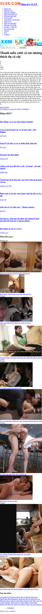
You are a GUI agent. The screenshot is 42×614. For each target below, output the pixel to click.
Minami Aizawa (5, 601)
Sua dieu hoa (9, 604)
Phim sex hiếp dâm (10, 23)
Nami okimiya (25, 603)
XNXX (6, 31)
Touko (27, 604)
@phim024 (10, 608)
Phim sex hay (8, 10)
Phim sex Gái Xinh (10, 25)
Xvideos (6, 34)
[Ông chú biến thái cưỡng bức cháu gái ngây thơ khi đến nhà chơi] (21, 419)
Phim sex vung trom (9, 109)
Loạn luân (3, 597)
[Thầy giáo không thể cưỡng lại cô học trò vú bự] (16, 321)
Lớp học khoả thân (17, 601)
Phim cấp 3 (7, 21)
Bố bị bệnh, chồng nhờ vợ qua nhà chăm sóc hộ (15, 294)
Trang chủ (7, 9)
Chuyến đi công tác (24, 599)
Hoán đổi (34, 599)
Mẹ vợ (23, 597)
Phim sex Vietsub (9, 12)
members (39, 604)
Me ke (18, 597)
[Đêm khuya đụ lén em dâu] (16, 499)
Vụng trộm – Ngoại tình (12, 20)
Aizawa (17, 603)
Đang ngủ (34, 597)
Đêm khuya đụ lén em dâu (8, 501)
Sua (31, 604)
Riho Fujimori (4, 107)
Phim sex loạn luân (10, 16)
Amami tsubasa (5, 603)
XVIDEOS (25, 109)
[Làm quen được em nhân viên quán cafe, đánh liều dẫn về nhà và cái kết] (21, 356)
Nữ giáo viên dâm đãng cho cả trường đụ (13, 474)
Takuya (16, 604)
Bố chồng (12, 597)
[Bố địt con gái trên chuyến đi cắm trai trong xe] (21, 272)
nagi (34, 604)
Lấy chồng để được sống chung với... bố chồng (15, 554)
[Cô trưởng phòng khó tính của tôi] (16, 386)
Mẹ (8, 597)
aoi (41, 601)
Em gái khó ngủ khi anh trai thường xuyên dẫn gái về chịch (19, 589)
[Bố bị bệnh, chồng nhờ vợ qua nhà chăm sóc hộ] (12, 292)
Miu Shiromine (12, 599)
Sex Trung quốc (9, 29)
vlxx (38, 599)
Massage (28, 597)
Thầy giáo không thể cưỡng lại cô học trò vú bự (15, 323)
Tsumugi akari (27, 601)
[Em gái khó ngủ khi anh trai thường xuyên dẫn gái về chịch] (21, 587)
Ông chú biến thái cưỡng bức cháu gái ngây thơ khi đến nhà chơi (21, 421)
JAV (5, 32)
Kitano (2, 604)
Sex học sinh (8, 18)
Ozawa (12, 603)
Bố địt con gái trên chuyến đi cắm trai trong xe (15, 273)
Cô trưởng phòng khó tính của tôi (11, 388)
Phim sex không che (10, 14)
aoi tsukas (22, 604)
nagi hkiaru (33, 603)
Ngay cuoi (36, 601)
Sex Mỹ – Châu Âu (10, 27)
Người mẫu (3, 599)
